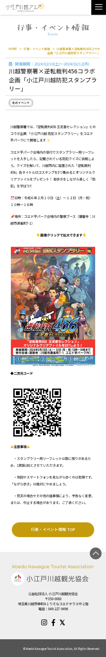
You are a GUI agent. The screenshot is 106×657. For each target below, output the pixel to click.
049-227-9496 (58, 608)
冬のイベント (21, 103)
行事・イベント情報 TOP (53, 529)
